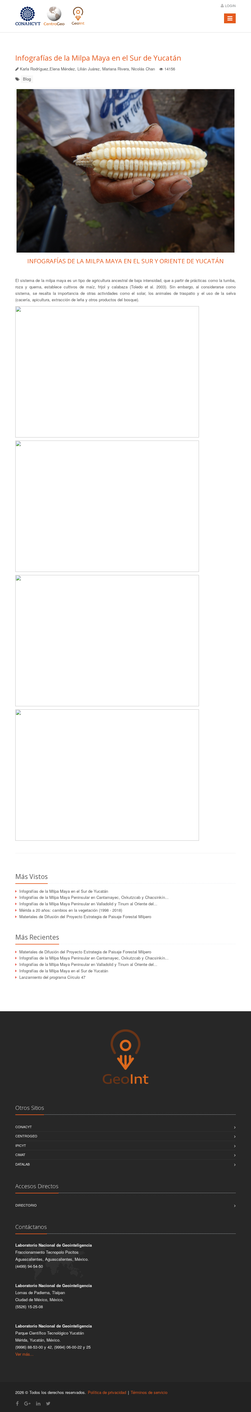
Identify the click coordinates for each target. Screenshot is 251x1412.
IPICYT (20, 1145)
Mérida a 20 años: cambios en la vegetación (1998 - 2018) (70, 910)
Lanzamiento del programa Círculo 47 (52, 977)
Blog (27, 79)
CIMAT (20, 1154)
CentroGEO (26, 1135)
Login (230, 5)
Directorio (26, 1205)
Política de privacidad (107, 1392)
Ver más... (24, 1354)
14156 (169, 69)
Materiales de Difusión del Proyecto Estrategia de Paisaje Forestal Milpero (85, 916)
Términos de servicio (149, 1392)
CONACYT (23, 1126)
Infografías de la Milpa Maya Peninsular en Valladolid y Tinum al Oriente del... (88, 904)
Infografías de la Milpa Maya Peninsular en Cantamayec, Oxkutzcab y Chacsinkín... (94, 897)
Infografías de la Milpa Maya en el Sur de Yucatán (98, 58)
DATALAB (22, 1164)
